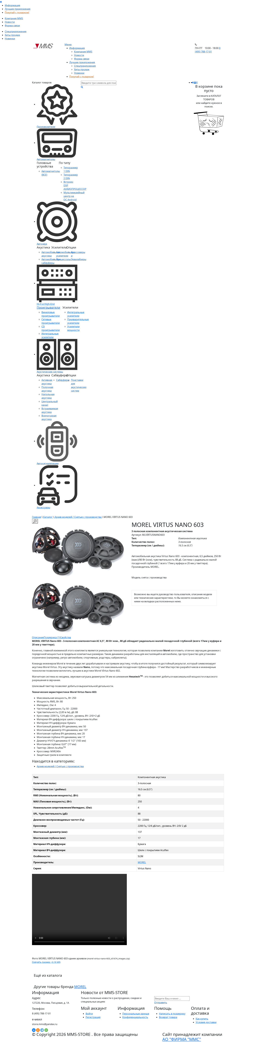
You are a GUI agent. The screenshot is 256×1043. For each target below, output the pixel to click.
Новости (10, 22)
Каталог (48, 517)
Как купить (202, 1018)
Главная (36, 517)
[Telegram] (42, 1030)
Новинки (10, 38)
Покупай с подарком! (17, 12)
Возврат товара (168, 1017)
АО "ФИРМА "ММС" (181, 1039)
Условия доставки (206, 1022)
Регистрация (93, 1017)
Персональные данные (135, 1013)
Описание (38, 637)
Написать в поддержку (172, 1013)
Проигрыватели (48, 307)
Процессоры (63, 259)
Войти (89, 1013)
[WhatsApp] (46, 1030)
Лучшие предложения (17, 9)
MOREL (142, 862)
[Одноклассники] (38, 1030)
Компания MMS (14, 18)
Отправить (160, 1002)
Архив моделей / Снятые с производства (78, 517)
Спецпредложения (15, 31)
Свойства (65, 637)
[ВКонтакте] (34, 1030)
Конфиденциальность (135, 1017)
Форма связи (12, 25)
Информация (12, 5)
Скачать (46, 962)
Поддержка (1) (52, 637)
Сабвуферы (62, 380)
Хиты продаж (12, 35)
